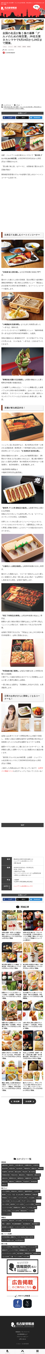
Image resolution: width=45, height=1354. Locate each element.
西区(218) (37, 1175)
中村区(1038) (6, 1175)
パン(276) (31, 1210)
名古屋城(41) (35, 1224)
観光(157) (5, 1220)
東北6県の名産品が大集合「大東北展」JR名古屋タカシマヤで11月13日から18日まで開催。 (33, 966)
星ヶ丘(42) (32, 1171)
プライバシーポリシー (22, 1336)
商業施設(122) (23, 1250)
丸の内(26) (19, 1168)
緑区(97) (4, 1184)
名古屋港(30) (26, 1224)
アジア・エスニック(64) (28, 1201)
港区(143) (5, 1181)
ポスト (23, 117)
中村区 (19, 46)
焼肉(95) (37, 1204)
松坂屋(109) (36, 1253)
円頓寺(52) (27, 1168)
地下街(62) (20, 1253)
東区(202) (22, 1175)
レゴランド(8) (6, 1230)
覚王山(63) (18, 1171)
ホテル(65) (19, 1220)
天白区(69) (34, 1181)
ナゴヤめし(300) (31, 1207)
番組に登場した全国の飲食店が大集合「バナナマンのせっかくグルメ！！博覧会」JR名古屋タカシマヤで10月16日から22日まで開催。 (11, 1086)
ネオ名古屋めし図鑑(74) (9, 1237)
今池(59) (4, 1171)
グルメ (4, 46)
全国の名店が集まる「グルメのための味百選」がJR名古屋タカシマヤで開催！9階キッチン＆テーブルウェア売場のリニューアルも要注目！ (33, 936)
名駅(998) (5, 1165)
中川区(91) (36, 1178)
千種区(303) (29, 1175)
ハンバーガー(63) (7, 1207)
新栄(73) (34, 1168)
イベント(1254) (6, 1247)
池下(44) (10, 1171)
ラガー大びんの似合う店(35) (25, 1237)
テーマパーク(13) (28, 1220)
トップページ (7, 1353)
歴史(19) (11, 1220)
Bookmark (37, 117)
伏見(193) (12, 1168)
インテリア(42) (13, 1250)
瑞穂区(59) (28, 1178)
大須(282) (36, 1165)
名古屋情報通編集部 (10, 52)
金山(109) (5, 1168)
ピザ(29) (38, 1197)
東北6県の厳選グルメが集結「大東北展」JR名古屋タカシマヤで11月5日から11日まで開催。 (12, 966)
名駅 (15, 46)
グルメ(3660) (6, 1191)
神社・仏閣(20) (6, 1224)
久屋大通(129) (19, 1165)
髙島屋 (24, 46)
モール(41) (32, 1250)
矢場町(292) (28, 1165)
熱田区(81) (21, 1178)
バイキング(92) (6, 1210)
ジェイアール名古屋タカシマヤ (23, 886)
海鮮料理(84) (28, 1191)
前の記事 (16, 1101)
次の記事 (28, 1101)
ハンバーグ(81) (29, 1204)
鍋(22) (23, 1207)
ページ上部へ (22, 1353)
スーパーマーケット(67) (9, 1253)
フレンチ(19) (5, 1201)
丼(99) (4, 1194)
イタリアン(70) (22, 1197)
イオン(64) (26, 1256)
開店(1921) (15, 1247)
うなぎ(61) (37, 1191)
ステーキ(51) (20, 1204)
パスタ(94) (31, 1197)
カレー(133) (5, 1204)
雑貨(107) (5, 1250)
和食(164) (14, 1191)
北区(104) (5, 1178)
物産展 (28, 46)
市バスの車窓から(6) (8, 1240)
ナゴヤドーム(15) (20, 1227)
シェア (10, 117)
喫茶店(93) (24, 1210)
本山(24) (24, 1171)
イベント (10, 46)
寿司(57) (20, 1191)
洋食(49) (35, 1194)
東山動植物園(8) (16, 1224)
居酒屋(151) (17, 1207)
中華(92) (4, 1197)
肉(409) (12, 1204)
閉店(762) (23, 1247)
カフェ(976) (15, 1210)
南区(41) (11, 1181)
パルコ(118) (5, 1256)
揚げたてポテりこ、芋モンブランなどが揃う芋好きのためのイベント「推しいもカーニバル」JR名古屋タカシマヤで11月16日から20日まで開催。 (32, 1086)
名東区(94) (19, 1181)
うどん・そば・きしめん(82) (15, 1194)
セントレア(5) (30, 1227)
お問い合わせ (22, 1339)
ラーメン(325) (12, 1197)
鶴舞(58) (40, 1168)
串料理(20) (28, 1194)
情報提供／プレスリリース (22, 1331)
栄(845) (11, 1165)
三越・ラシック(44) (16, 1256)
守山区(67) (26, 1181)
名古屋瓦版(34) (19, 1240)
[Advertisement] (22, 79)
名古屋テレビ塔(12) (7, 1227)
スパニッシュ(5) (15, 1201)
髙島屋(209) (28, 1253)
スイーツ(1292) (6, 1214)
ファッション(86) (32, 1247)
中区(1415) (14, 1175)
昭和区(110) (12, 1178)
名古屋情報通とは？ (22, 1334)
